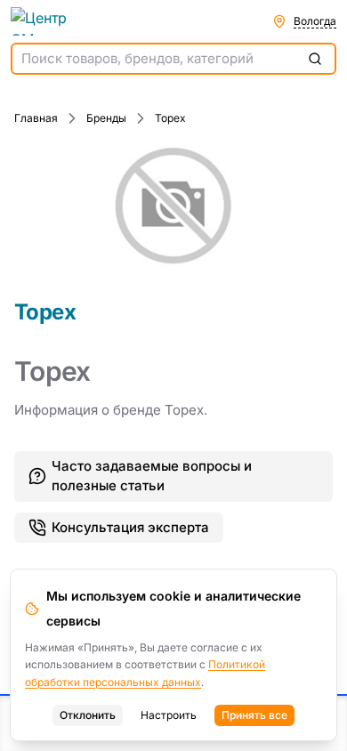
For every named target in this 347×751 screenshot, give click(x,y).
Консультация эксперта (130, 527)
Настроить (169, 715)
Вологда (315, 21)
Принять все (254, 715)
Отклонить (88, 715)
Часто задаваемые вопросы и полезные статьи (152, 476)
